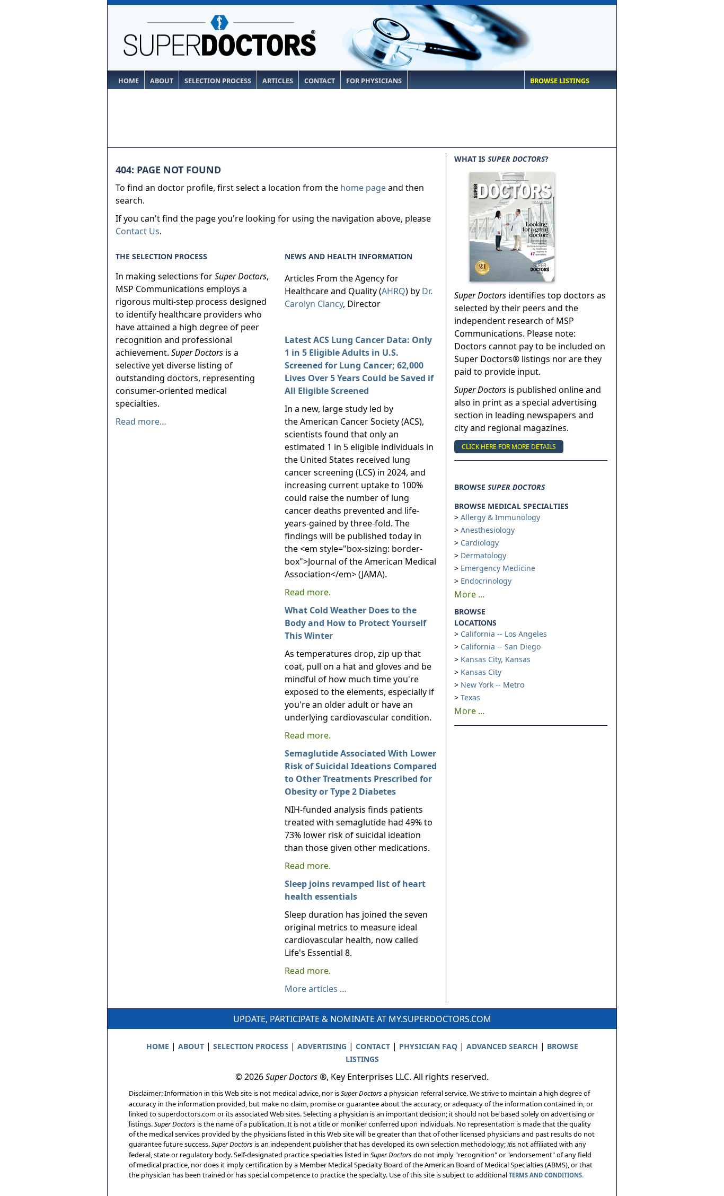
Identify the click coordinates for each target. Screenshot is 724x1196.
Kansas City (481, 672)
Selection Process (217, 80)
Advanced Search (502, 1046)
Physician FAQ (428, 1046)
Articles (277, 80)
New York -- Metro (492, 685)
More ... (469, 594)
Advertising (322, 1046)
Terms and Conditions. (546, 1175)
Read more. (308, 592)
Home (128, 80)
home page (363, 188)
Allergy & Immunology (500, 517)
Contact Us (138, 231)
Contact (319, 80)
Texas (470, 697)
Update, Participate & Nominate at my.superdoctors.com (362, 1019)
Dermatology (483, 555)
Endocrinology (486, 581)
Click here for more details (509, 446)
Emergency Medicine (498, 568)
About (161, 80)
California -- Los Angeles (504, 634)
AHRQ (393, 291)
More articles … (316, 989)
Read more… (141, 421)
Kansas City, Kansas (496, 659)
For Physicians (374, 80)
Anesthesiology (488, 530)
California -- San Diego (501, 646)
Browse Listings (559, 80)
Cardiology (480, 543)
